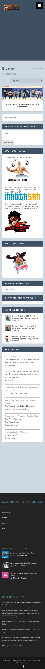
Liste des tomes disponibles (17, 409)
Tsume (4, 507)
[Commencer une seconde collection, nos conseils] (5, 575)
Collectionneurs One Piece (16, 393)
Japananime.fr (11, 435)
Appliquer (8, 142)
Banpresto (6, 523)
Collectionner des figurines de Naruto (22, 553)
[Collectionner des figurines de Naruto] (5, 554)
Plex (3, 528)
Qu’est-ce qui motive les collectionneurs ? (24, 563)
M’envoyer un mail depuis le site (13, 646)
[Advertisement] (22, 38)
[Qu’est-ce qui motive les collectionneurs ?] (5, 565)
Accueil (34, 68)
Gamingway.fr (11, 438)
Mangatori (9, 380)
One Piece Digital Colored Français (19, 406)
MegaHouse (6, 512)
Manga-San (10, 365)
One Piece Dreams (12, 422)
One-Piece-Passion (13, 419)
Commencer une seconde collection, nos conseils (23, 574)
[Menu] (39, 5)
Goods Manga (11, 425)
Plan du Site (25, 663)
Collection (23, 555)
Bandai (4, 518)
